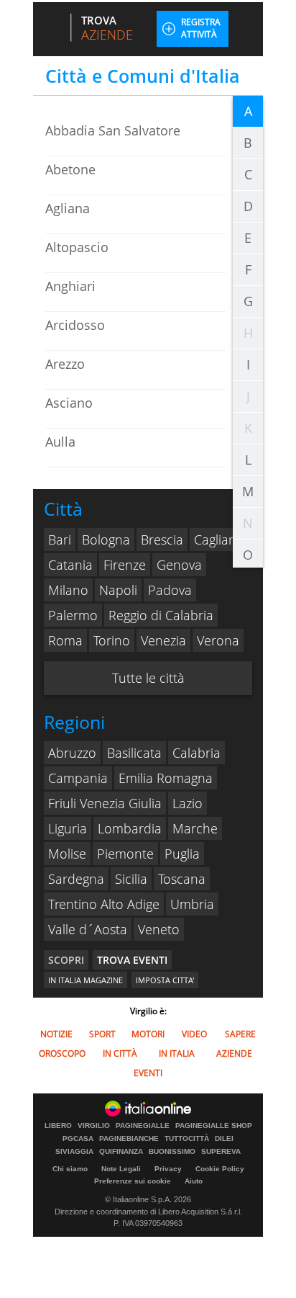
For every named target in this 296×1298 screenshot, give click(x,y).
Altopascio (76, 247)
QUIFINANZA (121, 1151)
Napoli (118, 590)
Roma (65, 640)
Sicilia (131, 878)
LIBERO (58, 1125)
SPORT (102, 1034)
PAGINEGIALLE (143, 1125)
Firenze (124, 564)
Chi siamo (70, 1169)
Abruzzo (72, 752)
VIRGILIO (94, 1125)
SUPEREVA (221, 1151)
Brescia (162, 539)
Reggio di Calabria (160, 615)
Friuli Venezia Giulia (105, 803)
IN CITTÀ (120, 1053)
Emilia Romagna (166, 778)
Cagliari (215, 539)
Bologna (106, 539)
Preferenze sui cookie (132, 1181)
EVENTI (148, 1073)
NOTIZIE (56, 1034)
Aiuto (194, 1181)
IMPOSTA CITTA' (165, 980)
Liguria (67, 828)
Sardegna (76, 878)
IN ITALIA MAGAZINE (85, 980)
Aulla (60, 441)
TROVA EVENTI (132, 960)
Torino (111, 640)
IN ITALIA (177, 1053)
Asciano (69, 402)
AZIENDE (234, 1053)
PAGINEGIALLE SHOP (213, 1125)
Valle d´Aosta (87, 929)
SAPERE (240, 1034)
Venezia (163, 640)
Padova (170, 590)
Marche (195, 828)
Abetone (70, 169)
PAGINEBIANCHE (129, 1138)
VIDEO (194, 1034)
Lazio (187, 803)
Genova (179, 564)
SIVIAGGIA (74, 1151)
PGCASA (78, 1138)
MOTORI (148, 1034)
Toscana (181, 878)
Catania (70, 564)
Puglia (182, 853)
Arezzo (65, 363)
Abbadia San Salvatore (112, 130)
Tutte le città (148, 677)
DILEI (224, 1138)
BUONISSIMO (172, 1151)
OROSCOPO (62, 1053)
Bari (59, 539)
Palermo (73, 615)
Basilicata (134, 752)
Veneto (159, 929)
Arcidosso (75, 325)
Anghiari (70, 286)
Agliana (67, 208)
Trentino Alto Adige (103, 904)
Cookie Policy (219, 1169)
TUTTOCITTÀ (187, 1138)
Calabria (196, 752)
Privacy (168, 1169)
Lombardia (130, 828)
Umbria (192, 904)
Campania (78, 778)
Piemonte (125, 853)
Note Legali (121, 1169)
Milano (68, 590)
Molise (67, 853)
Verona (218, 640)
